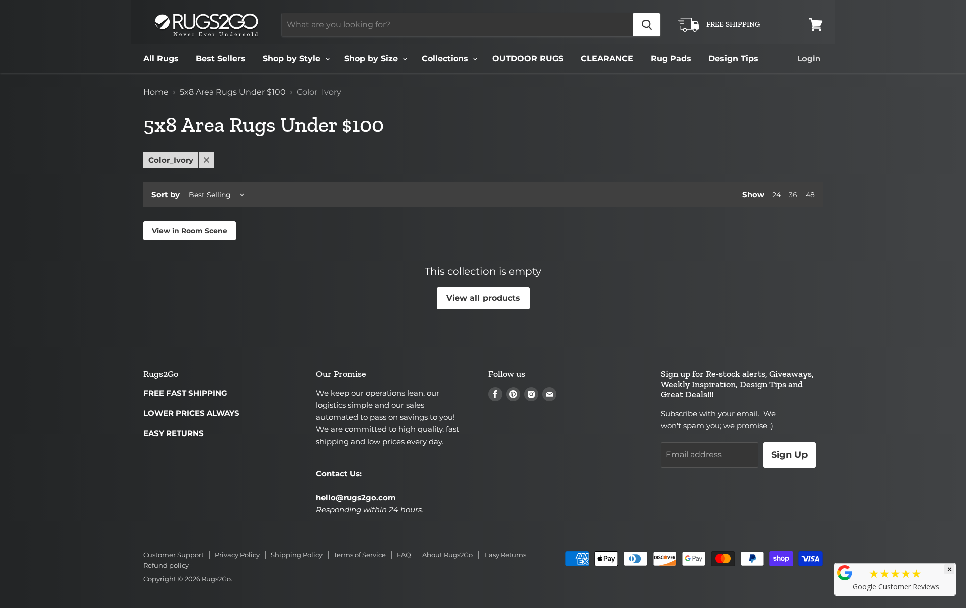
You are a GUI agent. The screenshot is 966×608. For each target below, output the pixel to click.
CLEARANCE (607, 58)
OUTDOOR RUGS (528, 58)
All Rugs (161, 58)
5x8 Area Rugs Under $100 (233, 92)
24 (776, 194)
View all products (483, 298)
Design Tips (733, 58)
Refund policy (166, 565)
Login (808, 58)
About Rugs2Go (447, 555)
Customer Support (173, 555)
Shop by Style (293, 58)
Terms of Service (360, 555)
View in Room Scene (189, 230)
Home (156, 92)
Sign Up (789, 454)
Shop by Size (372, 58)
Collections (446, 58)
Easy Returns (505, 555)
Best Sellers (221, 58)
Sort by (165, 194)
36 (793, 194)
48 (810, 194)
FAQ (404, 555)
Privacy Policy (237, 555)
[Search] (646, 24)
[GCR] (845, 573)
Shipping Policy (297, 555)
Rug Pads (671, 58)
